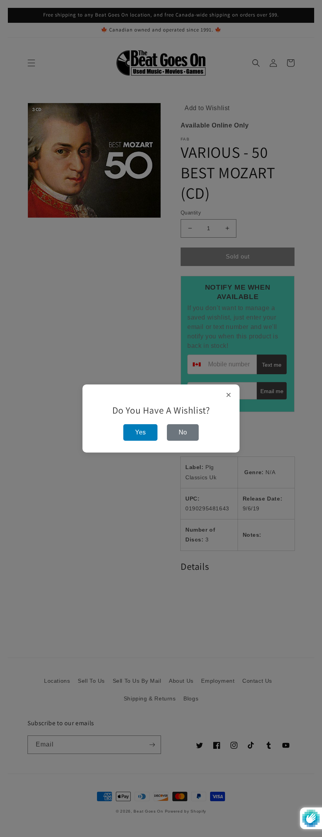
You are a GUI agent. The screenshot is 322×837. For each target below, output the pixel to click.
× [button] (229, 395)
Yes (140, 432)
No (183, 432)
